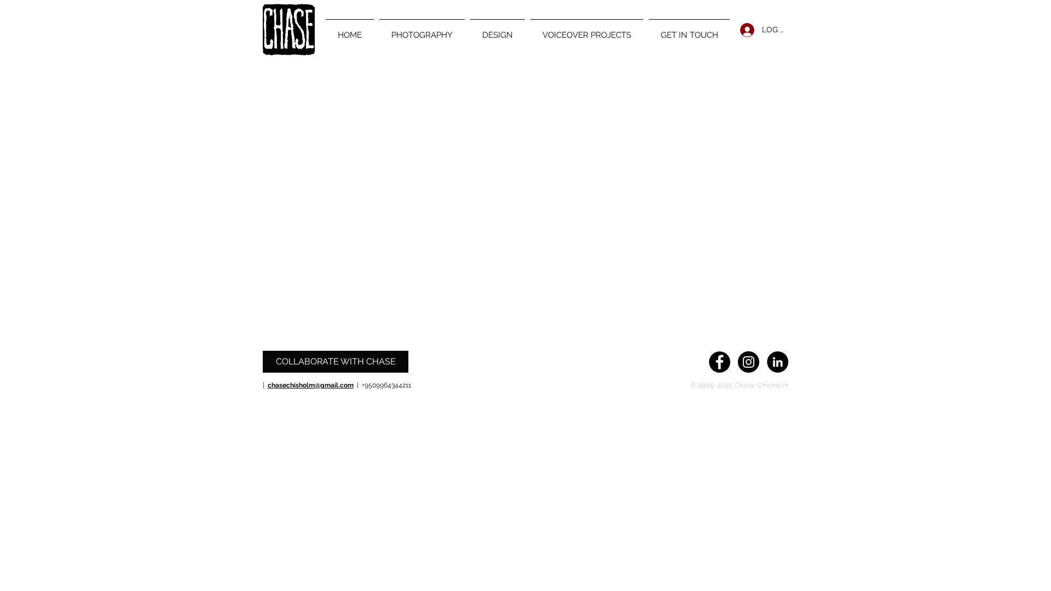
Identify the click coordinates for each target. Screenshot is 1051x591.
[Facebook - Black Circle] (719, 362)
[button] (422, 30)
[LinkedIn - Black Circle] (777, 362)
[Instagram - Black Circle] (748, 362)
